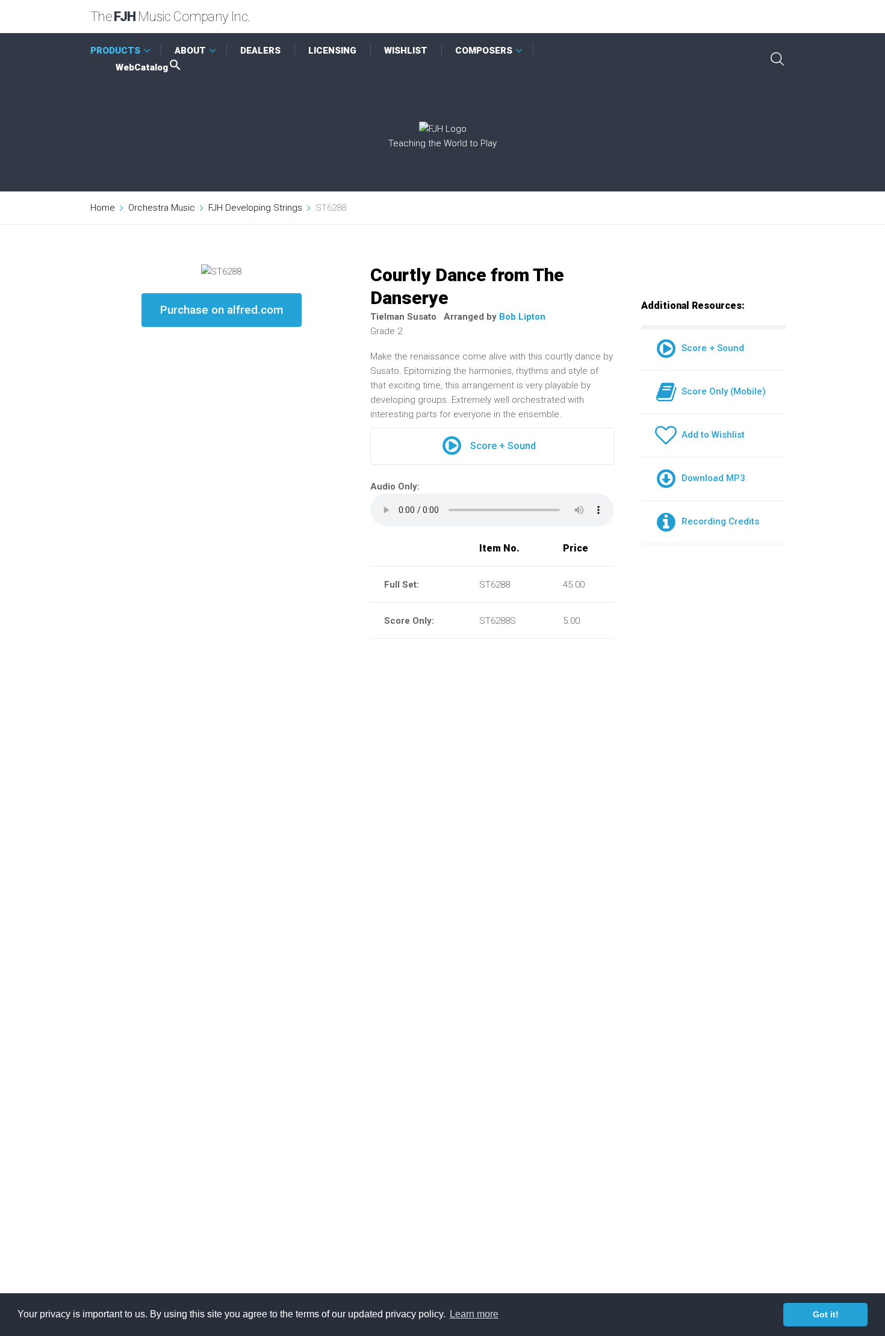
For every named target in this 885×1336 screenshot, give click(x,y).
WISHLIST (405, 50)
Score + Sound (503, 446)
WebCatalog (142, 67)
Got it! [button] (826, 1314)
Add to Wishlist (711, 434)
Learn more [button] (474, 1314)
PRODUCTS (115, 50)
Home (102, 207)
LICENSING (332, 50)
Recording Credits (718, 521)
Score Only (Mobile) (721, 391)
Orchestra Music (161, 207)
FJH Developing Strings (255, 207)
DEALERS (260, 50)
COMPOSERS (483, 50)
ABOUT (190, 50)
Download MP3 (711, 478)
